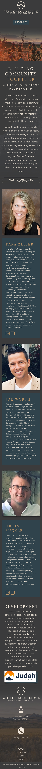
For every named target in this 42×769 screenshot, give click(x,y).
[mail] (8, 333)
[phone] (13, 333)
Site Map (21, 756)
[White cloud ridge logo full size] (21, 2)
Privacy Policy (21, 767)
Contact (21, 759)
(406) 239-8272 (21, 738)
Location (21, 753)
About (21, 749)
